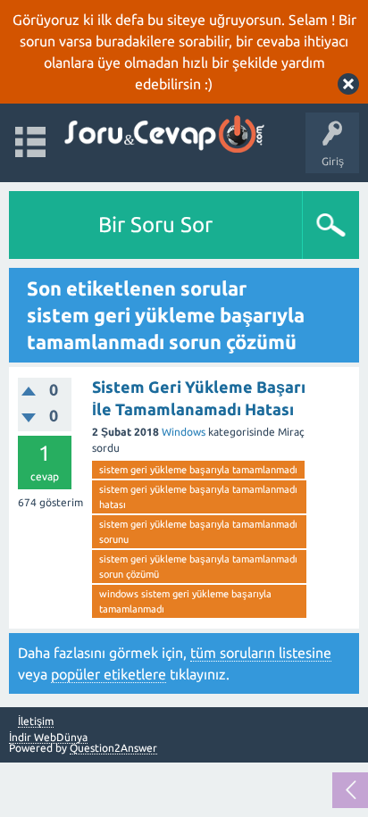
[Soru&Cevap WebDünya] (163, 134)
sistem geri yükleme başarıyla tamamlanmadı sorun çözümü (198, 566)
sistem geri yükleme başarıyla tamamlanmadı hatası (198, 497)
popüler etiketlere (108, 674)
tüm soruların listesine (260, 653)
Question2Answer (113, 748)
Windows (183, 432)
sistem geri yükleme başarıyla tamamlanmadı (198, 469)
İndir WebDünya (48, 737)
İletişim (36, 721)
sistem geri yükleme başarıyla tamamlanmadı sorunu (198, 532)
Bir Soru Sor (155, 225)
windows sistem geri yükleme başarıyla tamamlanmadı (185, 601)
